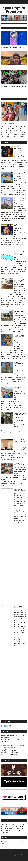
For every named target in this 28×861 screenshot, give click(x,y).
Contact (14, 855)
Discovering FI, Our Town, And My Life (19, 440)
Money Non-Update (20, 198)
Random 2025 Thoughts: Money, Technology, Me (19, 364)
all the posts (7, 842)
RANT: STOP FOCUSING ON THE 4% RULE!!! (13, 87)
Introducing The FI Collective (19, 388)
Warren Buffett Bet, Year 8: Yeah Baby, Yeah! (19, 336)
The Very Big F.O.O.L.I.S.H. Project (19, 464)
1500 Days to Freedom (14, 10)
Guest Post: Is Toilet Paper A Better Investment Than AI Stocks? (20, 415)
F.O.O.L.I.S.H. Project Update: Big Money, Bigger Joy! (19, 280)
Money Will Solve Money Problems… (11, 67)
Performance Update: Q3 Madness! (20, 489)
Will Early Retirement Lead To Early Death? (20, 173)
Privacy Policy (21, 854)
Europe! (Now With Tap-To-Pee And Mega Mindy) (19, 253)
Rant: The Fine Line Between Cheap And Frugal (20, 311)
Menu (15, 2)
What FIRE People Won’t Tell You (19, 225)
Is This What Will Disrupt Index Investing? (12, 47)
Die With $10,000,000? (18, 147)
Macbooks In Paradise (7, 123)
